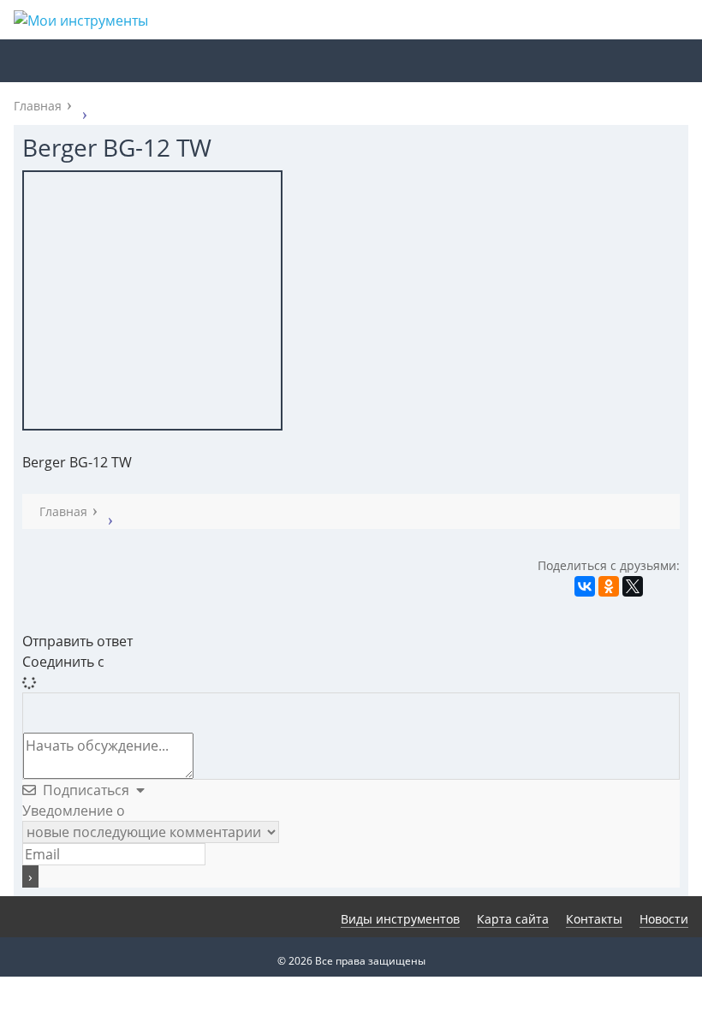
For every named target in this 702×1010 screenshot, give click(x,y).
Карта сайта (513, 919)
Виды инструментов (400, 919)
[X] (632, 586)
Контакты (594, 919)
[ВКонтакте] (584, 586)
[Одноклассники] (608, 586)
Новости (664, 919)
